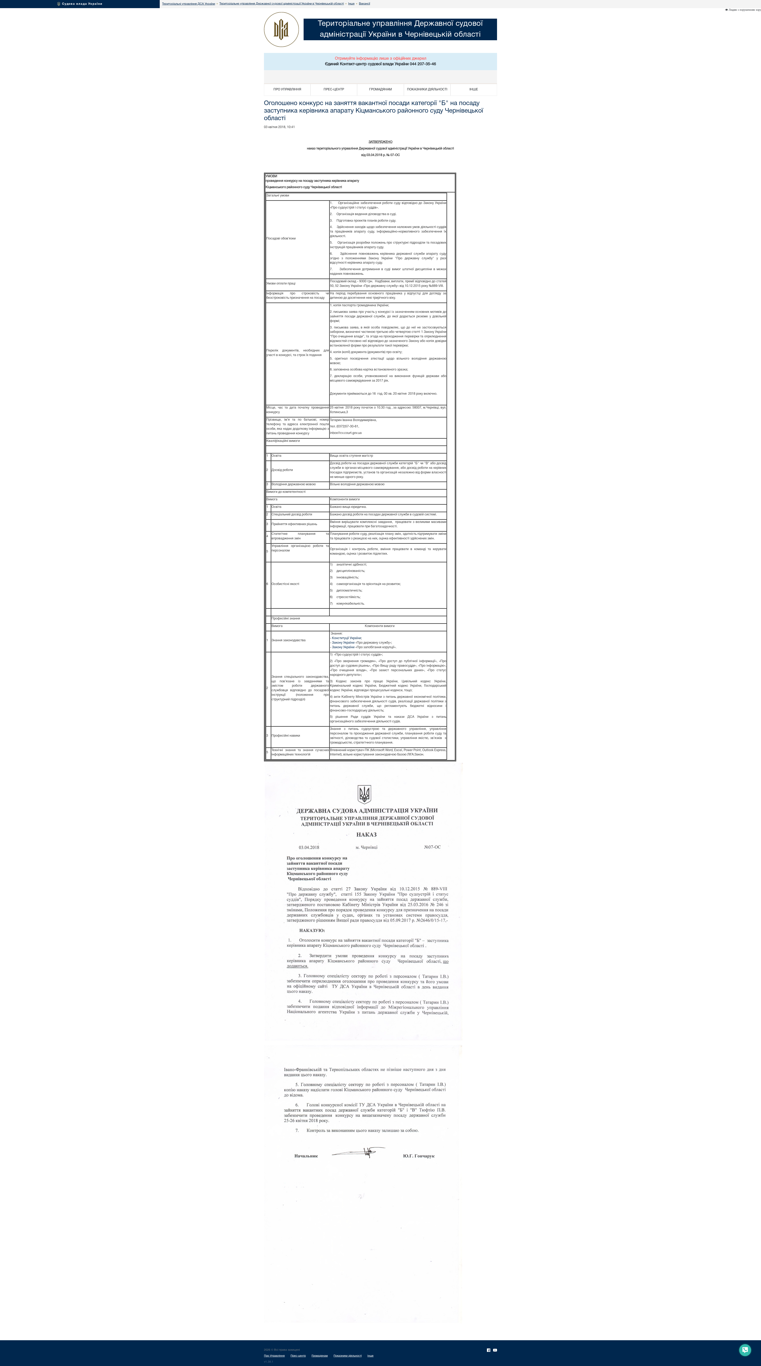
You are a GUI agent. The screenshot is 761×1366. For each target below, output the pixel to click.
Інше (370, 1356)
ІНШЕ (473, 89)
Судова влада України (82, 4)
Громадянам (320, 1356)
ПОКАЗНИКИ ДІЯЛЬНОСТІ (427, 89)
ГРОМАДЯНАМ (380, 89)
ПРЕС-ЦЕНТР (334, 89)
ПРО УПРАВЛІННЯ (287, 89)
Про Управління (274, 1356)
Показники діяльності (348, 1356)
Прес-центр (298, 1356)
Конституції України (346, 638)
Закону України (343, 642)
